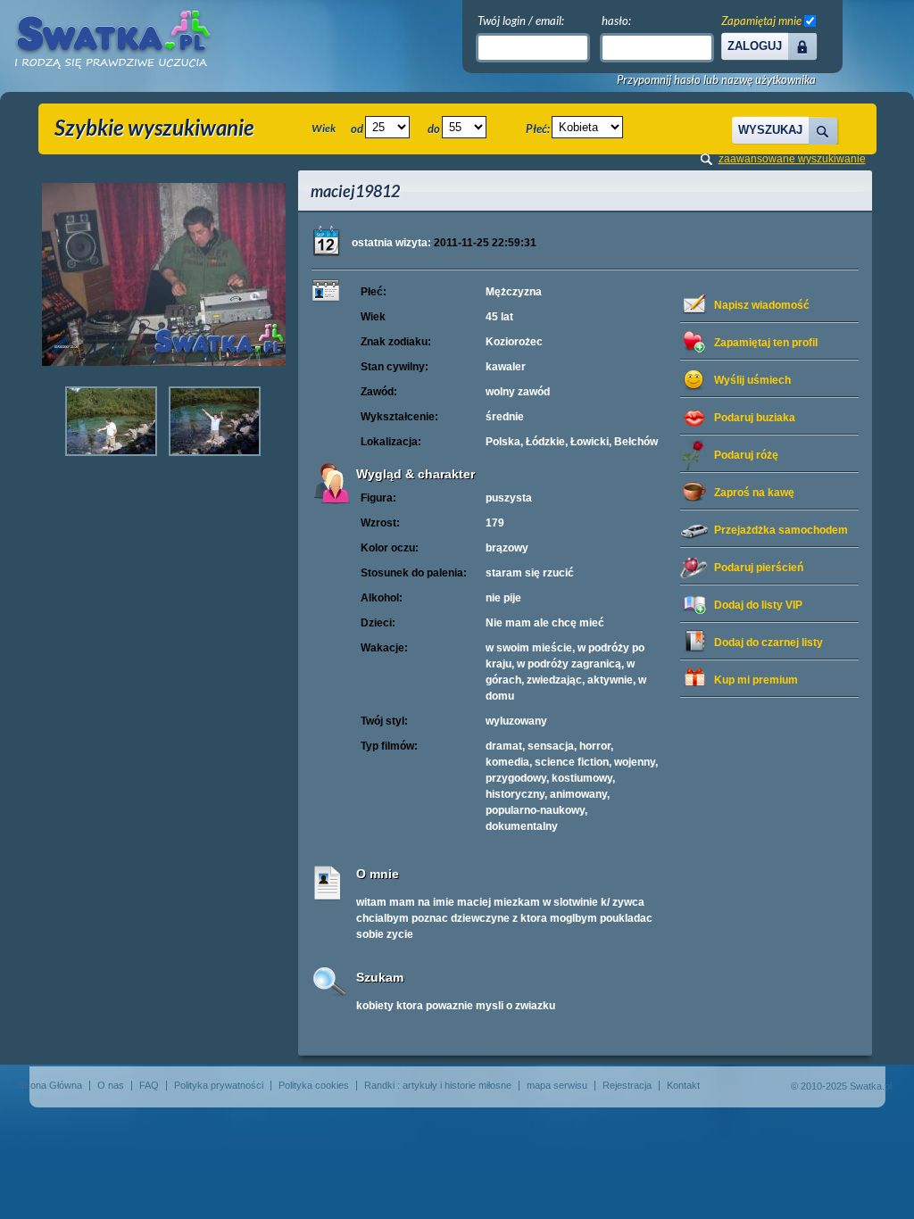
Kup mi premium (756, 680)
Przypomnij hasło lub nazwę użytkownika (716, 80)
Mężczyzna (514, 292)
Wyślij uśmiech (752, 380)
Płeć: (538, 128)
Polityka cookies (313, 1085)
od (357, 128)
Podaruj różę (746, 455)
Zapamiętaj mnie (761, 20)
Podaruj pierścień (758, 567)
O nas (110, 1085)
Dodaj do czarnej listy (768, 642)
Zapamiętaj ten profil (766, 342)
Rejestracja (627, 1085)
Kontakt (683, 1085)
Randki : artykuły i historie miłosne (437, 1085)
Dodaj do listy (758, 605)
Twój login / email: (521, 20)
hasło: (616, 20)
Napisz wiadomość (762, 305)
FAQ (149, 1085)
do (434, 128)
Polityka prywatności (218, 1085)
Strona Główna (50, 1085)
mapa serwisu (557, 1085)
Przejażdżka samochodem (781, 530)
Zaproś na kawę (754, 492)
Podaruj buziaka (754, 417)
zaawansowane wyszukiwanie (792, 159)
